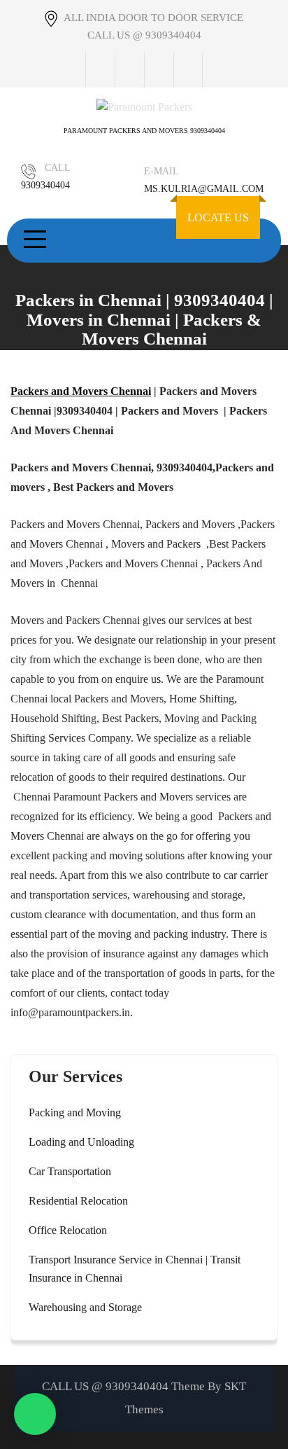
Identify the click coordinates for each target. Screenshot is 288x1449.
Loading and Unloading (81, 1142)
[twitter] (129, 70)
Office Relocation (68, 1230)
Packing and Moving (75, 1112)
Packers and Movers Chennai (80, 391)
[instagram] (158, 70)
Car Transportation (70, 1171)
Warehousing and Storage (85, 1307)
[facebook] (100, 70)
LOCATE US (218, 217)
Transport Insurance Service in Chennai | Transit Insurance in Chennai (134, 1269)
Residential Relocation (78, 1201)
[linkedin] (188, 70)
